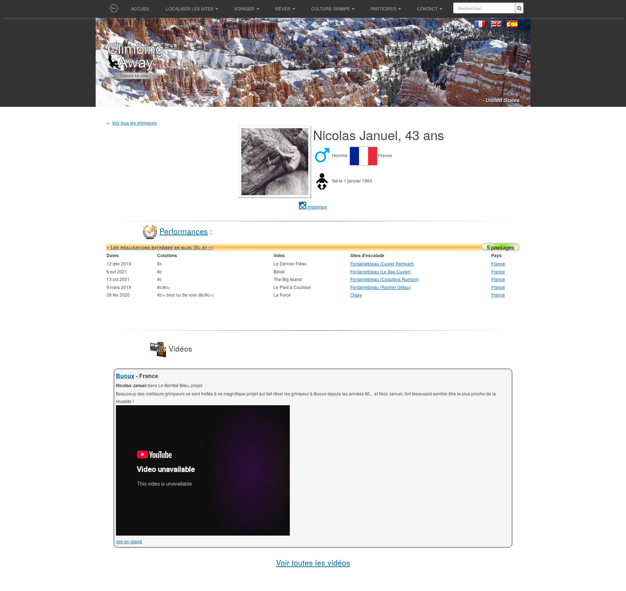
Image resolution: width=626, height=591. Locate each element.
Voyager (244, 8)
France (498, 263)
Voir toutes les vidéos (313, 562)
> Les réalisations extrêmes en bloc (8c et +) (160, 247)
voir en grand (129, 541)
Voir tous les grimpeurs (134, 123)
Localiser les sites (189, 8)
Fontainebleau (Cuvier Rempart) (382, 263)
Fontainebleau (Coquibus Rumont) (384, 279)
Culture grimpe (330, 8)
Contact (427, 8)
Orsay (356, 295)
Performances (183, 230)
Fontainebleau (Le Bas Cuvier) (380, 271)
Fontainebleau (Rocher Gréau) (380, 287)
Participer (383, 8)
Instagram (316, 207)
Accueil (140, 8)
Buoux (125, 376)
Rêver (283, 8)
